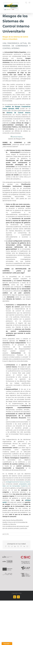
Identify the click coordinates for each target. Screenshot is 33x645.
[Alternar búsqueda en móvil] (26, 2)
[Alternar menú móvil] (29, 2)
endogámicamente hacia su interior (18, 482)
